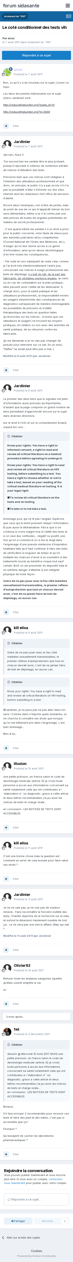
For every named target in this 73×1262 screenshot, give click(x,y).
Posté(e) (28, 74)
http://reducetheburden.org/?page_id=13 (29, 104)
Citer (16, 125)
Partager (19, 1221)
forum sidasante (21, 6)
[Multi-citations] (6, 126)
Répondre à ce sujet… (26, 1199)
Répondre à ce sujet (36, 55)
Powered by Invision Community (36, 1256)
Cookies (36, 1251)
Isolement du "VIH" (39, 42)
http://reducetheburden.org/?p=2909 (26, 111)
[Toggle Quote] (9, 436)
